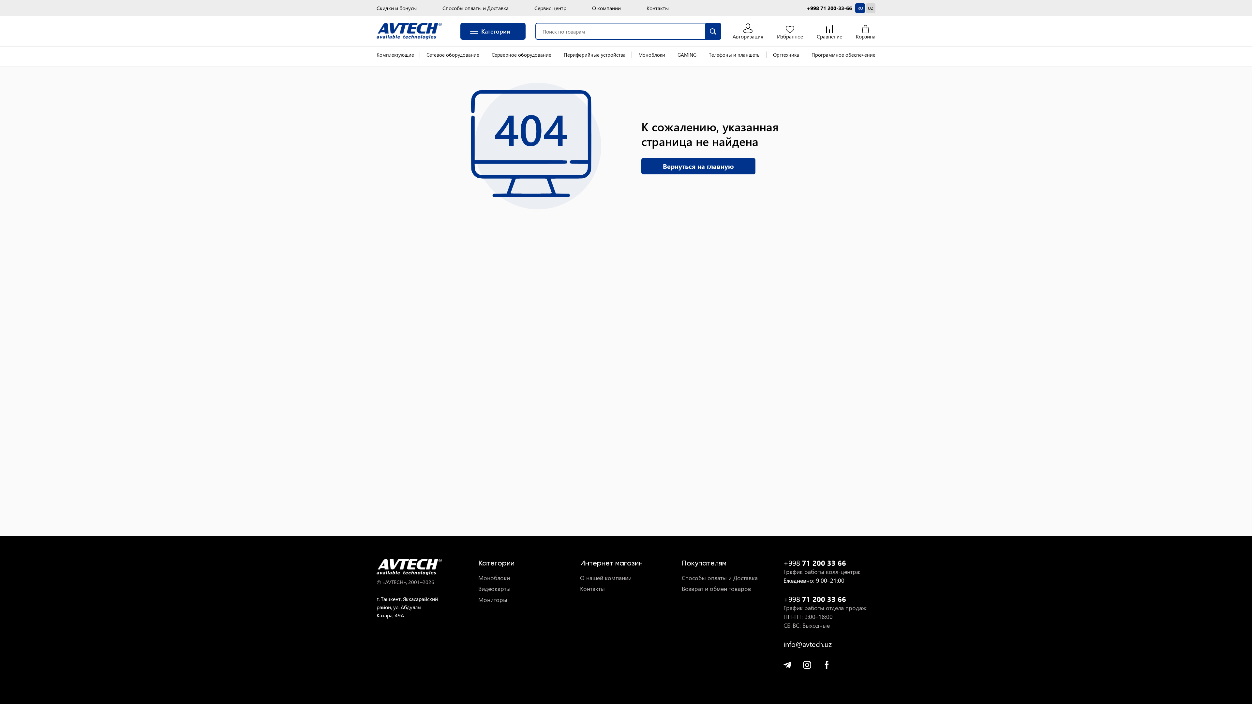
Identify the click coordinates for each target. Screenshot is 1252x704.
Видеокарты (494, 589)
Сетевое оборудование (452, 54)
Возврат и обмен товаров (716, 589)
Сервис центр (550, 8)
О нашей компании (606, 578)
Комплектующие (395, 54)
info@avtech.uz (807, 644)
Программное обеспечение (843, 54)
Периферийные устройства (595, 54)
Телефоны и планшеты (735, 54)
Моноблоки (651, 54)
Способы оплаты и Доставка (475, 8)
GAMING (687, 54)
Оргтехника (786, 54)
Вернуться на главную (698, 166)
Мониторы (492, 600)
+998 (814, 563)
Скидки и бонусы (397, 8)
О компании (606, 8)
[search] (713, 31)
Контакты (658, 8)
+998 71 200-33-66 (829, 8)
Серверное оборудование (521, 54)
